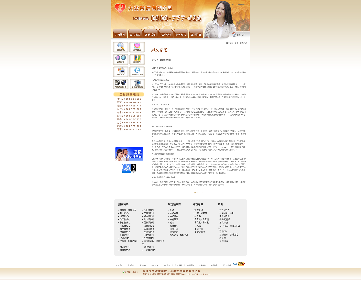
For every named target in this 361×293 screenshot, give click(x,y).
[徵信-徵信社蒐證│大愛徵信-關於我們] (119, 37)
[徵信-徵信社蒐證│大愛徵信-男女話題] (150, 37)
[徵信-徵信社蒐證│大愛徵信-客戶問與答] (195, 37)
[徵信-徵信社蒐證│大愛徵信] (226, 37)
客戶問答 (190, 265)
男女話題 (243, 43)
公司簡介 (131, 265)
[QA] (129, 172)
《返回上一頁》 (199, 193)
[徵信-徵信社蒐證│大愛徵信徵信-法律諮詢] (180, 37)
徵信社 (228, 265)
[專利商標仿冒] (121, 89)
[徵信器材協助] (137, 89)
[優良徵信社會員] (129, 160)
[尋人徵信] (121, 77)
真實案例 (166, 265)
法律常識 (178, 265)
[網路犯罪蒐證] (137, 77)
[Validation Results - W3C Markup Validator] (239, 265)
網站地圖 (214, 265)
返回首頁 (119, 265)
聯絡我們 (202, 265)
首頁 (236, 43)
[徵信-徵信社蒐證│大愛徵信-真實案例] (165, 37)
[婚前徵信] (121, 65)
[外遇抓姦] (121, 52)
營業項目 (143, 265)
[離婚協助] (137, 65)
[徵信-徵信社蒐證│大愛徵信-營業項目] (135, 37)
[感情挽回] (137, 52)
